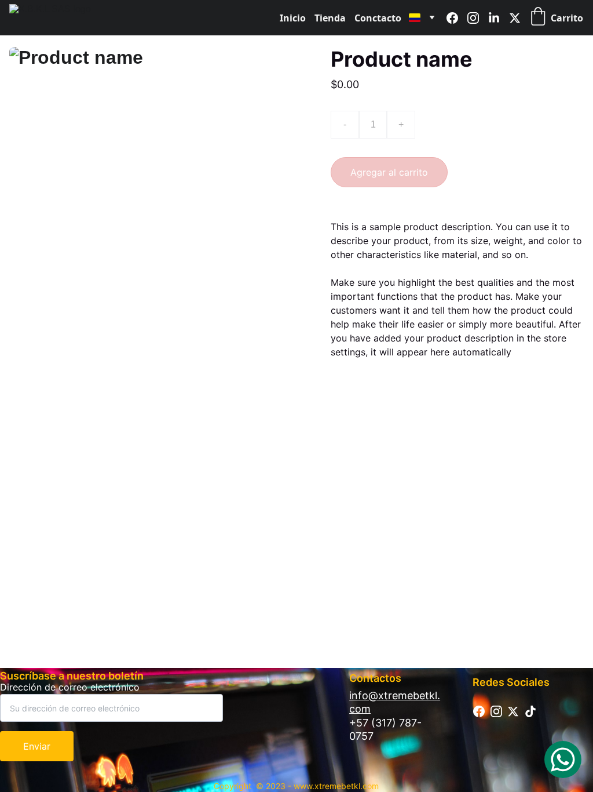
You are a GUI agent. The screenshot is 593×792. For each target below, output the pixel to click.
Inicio (293, 18)
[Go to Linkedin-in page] (498, 18)
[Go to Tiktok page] (530, 711)
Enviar (36, 746)
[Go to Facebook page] (456, 18)
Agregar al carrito (389, 172)
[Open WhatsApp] (562, 759)
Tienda (330, 18)
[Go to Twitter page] (515, 18)
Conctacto (377, 18)
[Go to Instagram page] (477, 18)
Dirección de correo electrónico (70, 687)
